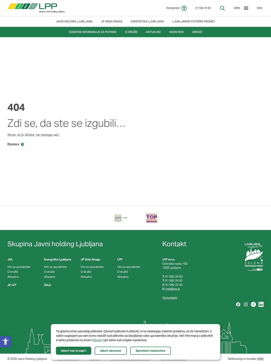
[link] (36, 8)
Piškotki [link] (97, 340)
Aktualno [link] (13, 277)
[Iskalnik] (222, 8)
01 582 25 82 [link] (203, 8)
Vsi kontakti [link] (169, 298)
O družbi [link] (12, 272)
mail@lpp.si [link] (172, 289)
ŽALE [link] (47, 285)
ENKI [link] (260, 359)
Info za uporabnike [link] (18, 267)
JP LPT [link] (12, 285)
